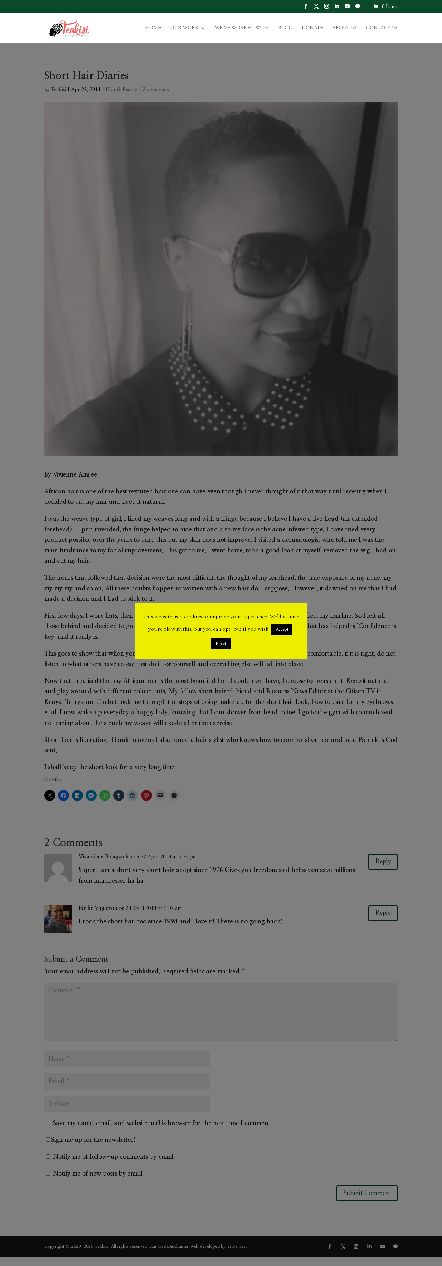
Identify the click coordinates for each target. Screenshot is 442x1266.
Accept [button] (282, 629)
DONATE (312, 28)
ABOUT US (344, 28)
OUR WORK (184, 28)
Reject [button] (221, 643)
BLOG (285, 28)
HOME (153, 28)
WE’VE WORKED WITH (242, 28)
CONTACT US (382, 28)
